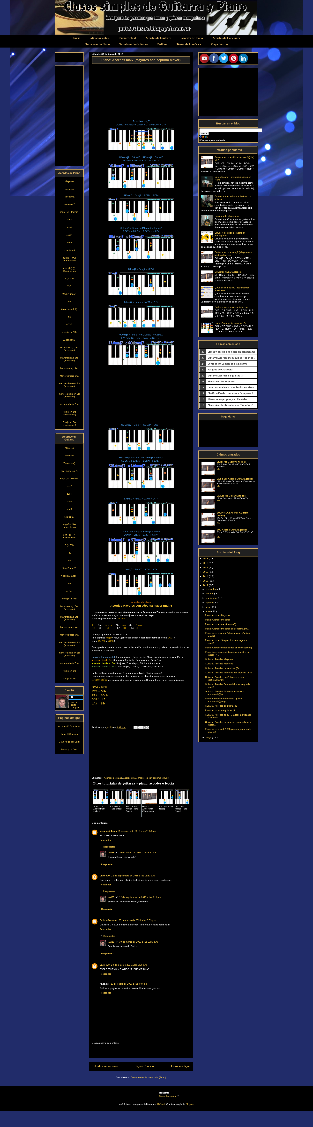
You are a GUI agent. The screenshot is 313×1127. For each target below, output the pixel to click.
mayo (209, 737)
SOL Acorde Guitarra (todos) (232, 529)
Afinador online (100, 38)
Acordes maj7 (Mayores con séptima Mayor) (146, 777)
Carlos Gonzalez (109, 920)
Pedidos (162, 44)
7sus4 (69, 235)
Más (218, 469)
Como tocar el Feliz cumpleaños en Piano (231, 387)
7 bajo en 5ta (69, 678)
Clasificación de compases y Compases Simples (234, 393)
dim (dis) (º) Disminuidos (69, 269)
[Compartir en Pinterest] (147, 727)
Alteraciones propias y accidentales (227, 399)
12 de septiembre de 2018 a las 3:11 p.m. (140, 897)
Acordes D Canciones (69, 726)
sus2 (69, 219)
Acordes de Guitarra (158, 38)
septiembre (212, 598)
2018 (206, 563)
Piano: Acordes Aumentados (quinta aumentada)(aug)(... (223, 700)
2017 (206, 567)
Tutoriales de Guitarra (133, 44)
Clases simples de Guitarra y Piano (91, 7)
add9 (69, 242)
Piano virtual (127, 38)
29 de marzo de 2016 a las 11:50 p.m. (137, 831)
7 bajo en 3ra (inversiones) (69, 413)
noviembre (211, 589)
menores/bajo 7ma (69, 404)
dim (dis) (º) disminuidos (69, 536)
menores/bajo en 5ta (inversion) (69, 395)
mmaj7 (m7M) (69, 332)
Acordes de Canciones (226, 38)
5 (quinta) (69, 516)
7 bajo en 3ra (69, 671)
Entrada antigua (180, 1066)
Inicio (76, 38)
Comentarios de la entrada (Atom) (148, 1077)
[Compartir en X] (141, 727)
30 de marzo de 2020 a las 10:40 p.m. (138, 941)
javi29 (111, 852)
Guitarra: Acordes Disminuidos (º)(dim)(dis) (232, 357)
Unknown (105, 875)
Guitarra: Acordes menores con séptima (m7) (228, 672)
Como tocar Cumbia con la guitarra (227, 363)
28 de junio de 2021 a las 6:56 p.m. (129, 965)
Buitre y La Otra (69, 749)
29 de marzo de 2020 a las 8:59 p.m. (138, 920)
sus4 (69, 227)
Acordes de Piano (192, 38)
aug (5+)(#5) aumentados (69, 259)
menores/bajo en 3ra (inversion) (69, 384)
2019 (206, 558)
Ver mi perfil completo (75, 705)
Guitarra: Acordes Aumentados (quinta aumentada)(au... (225, 692)
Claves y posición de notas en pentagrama (231, 351)
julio (208, 607)
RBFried (160, 1104)
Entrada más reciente (105, 1066)
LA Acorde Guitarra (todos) (231, 495)
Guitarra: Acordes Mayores (219, 659)
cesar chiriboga (108, 831)
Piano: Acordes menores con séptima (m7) (227, 628)
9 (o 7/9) (69, 278)
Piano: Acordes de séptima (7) (230, 323)
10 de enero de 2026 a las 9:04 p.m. (129, 983)
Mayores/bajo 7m (69, 368)
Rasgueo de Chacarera (227, 216)
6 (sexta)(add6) (69, 309)
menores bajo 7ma (69, 663)
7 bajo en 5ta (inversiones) (69, 423)
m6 (69, 316)
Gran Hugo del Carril (69, 741)
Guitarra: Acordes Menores (219, 663)
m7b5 (69, 324)
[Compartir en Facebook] (144, 727)
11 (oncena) (69, 339)
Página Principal (144, 1066)
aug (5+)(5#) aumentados (69, 525)
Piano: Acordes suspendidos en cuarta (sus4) (228, 647)
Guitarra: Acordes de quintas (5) (231, 307)
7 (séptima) (69, 196)
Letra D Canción (69, 734)
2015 (206, 572)
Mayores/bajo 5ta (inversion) (69, 359)
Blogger (190, 1104)
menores (69, 189)
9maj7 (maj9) (69, 294)
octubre (210, 593)
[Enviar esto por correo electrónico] (135, 727)
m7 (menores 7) (69, 471)
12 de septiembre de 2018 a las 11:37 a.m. (133, 875)
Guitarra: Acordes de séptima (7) (222, 668)
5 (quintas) (69, 250)
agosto (209, 602)
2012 (206, 585)
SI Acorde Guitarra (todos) (228, 271)
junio (208, 611)
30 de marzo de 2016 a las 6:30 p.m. (138, 852)
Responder (105, 840)
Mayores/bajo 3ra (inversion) (69, 348)
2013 (206, 581)
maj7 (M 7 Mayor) (69, 212)
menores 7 (69, 204)
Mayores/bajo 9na (69, 376)
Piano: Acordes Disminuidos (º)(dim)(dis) (230, 405)
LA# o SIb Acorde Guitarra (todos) (235, 478)
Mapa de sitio (219, 44)
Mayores (69, 181)
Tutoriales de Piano (97, 44)
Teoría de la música (189, 44)
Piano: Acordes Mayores (221, 381)
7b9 (69, 286)
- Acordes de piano (112, 777)
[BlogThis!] (138, 727)
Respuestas (109, 846)
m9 (69, 301)
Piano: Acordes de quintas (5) (220, 710)
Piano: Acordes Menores (217, 619)
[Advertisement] (141, 91)
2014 (206, 576)
